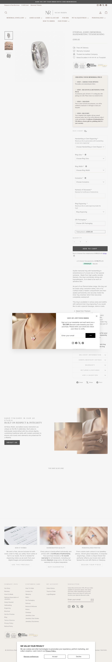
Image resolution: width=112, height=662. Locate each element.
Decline (78, 656)
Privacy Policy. (51, 651)
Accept (54, 656)
